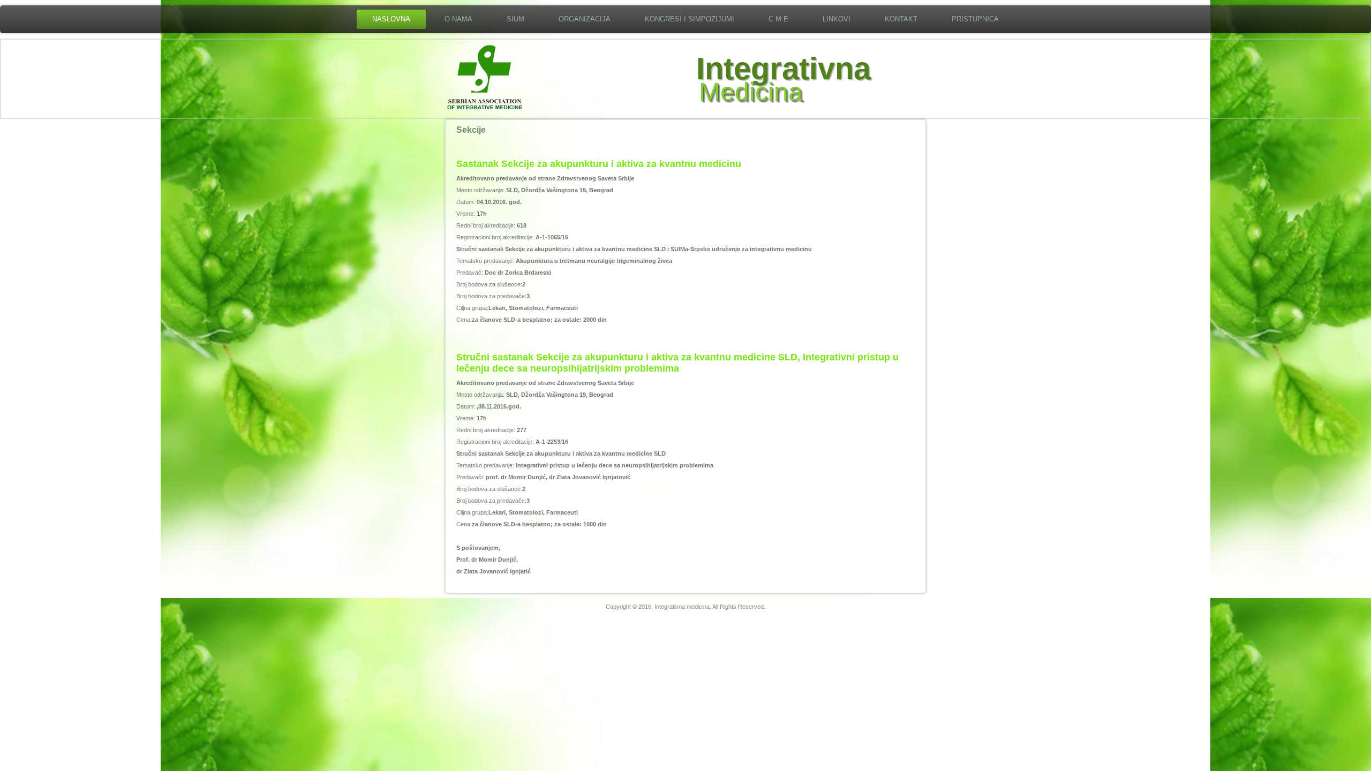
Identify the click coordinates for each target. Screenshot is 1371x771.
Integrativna (783, 68)
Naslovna (391, 19)
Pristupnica (975, 19)
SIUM (515, 19)
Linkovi (836, 19)
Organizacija (585, 19)
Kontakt (901, 19)
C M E (778, 19)
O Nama (458, 19)
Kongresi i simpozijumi (689, 19)
